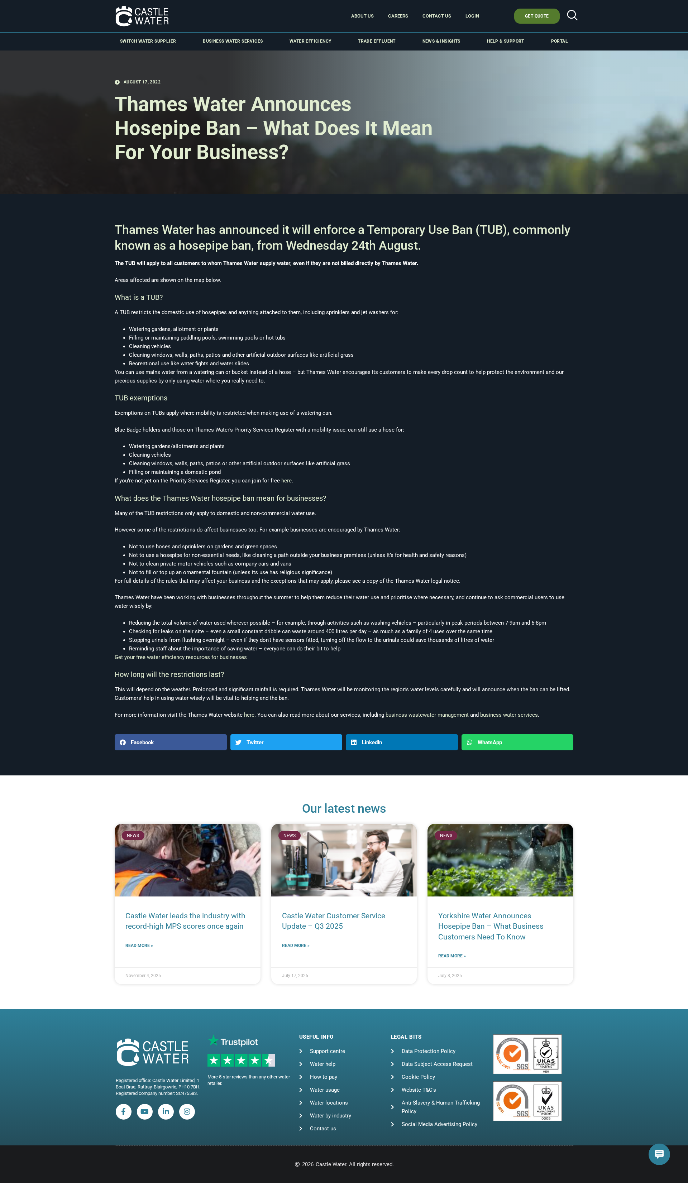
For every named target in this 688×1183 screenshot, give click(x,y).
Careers (398, 16)
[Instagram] (187, 1112)
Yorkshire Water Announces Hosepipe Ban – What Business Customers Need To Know (491, 926)
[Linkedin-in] (166, 1112)
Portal (559, 41)
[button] (572, 16)
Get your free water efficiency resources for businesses (181, 657)
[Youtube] (145, 1112)
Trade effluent (377, 41)
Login (472, 16)
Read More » (139, 945)
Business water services (233, 41)
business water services (509, 715)
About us (362, 16)
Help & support (505, 41)
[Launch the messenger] (659, 1154)
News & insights (441, 41)
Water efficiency (310, 41)
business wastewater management (427, 715)
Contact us (436, 16)
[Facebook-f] (124, 1112)
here (286, 480)
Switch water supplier (148, 41)
